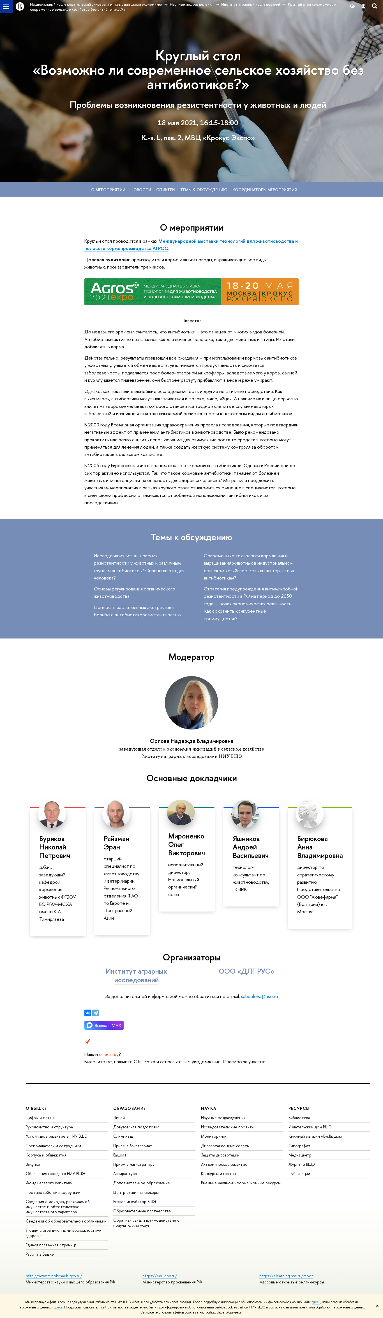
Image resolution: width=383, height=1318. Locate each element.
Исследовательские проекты (227, 1127)
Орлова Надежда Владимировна (191, 741)
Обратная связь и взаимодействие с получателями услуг (146, 1222)
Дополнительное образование (141, 1182)
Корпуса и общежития (46, 1155)
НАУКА (208, 1108)
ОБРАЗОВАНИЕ (129, 1108)
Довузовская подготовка (136, 1127)
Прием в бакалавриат (132, 1145)
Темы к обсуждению (203, 189)
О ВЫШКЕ (36, 1108)
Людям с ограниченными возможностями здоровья (63, 1233)
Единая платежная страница (51, 1244)
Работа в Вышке (40, 1254)
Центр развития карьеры (136, 1192)
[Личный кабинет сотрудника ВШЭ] (363, 6)
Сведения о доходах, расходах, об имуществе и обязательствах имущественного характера (58, 1206)
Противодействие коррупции (53, 1192)
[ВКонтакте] (87, 1013)
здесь (316, 1302)
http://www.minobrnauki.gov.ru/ (54, 1275)
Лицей (119, 1117)
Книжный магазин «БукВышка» (315, 1136)
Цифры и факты (40, 1117)
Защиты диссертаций (220, 1155)
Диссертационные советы (225, 1145)
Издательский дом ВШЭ (310, 1127)
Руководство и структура (49, 1127)
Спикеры (165, 189)
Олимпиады (123, 1136)
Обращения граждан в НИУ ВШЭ (55, 1173)
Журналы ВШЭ (302, 1164)
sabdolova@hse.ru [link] (259, 996)
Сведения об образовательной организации (66, 1221)
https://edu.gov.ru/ (159, 1275)
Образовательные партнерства (142, 1211)
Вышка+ (120, 1155)
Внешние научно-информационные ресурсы (241, 1182)
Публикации (299, 1173)
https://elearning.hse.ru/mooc (286, 1275)
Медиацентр (300, 1155)
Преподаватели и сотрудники (53, 1145)
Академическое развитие (224, 1164)
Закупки (33, 1164)
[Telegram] (95, 1013)
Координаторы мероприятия (264, 189)
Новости (140, 189)
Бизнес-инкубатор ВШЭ (134, 1201)
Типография (299, 1145)
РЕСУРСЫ (299, 1108)
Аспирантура (125, 1173)
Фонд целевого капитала (49, 1182)
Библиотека (299, 1117)
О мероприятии (108, 189)
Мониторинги (214, 1136)
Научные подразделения (223, 1117)
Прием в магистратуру (133, 1164)
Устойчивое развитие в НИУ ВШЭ (56, 1136)
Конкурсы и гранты (218, 1173)
